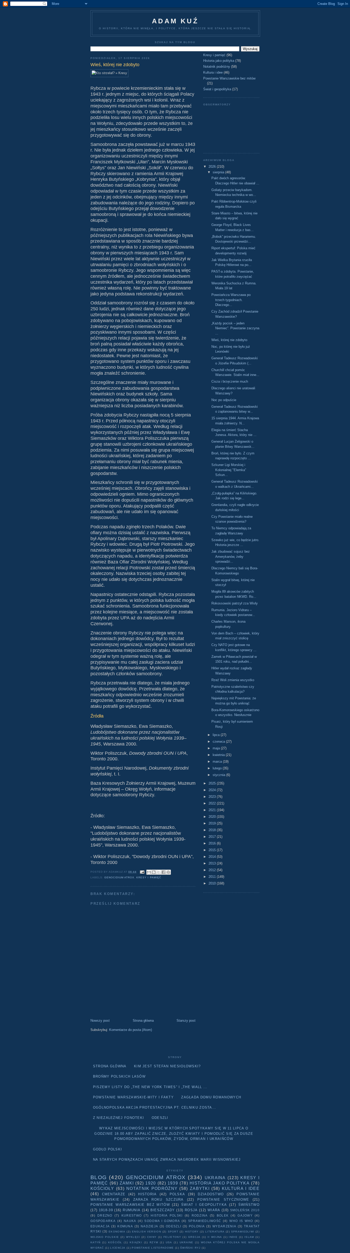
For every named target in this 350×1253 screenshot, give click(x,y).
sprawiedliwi (242, 1231)
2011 (213, 877)
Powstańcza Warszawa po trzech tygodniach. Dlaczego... (231, 300)
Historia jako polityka (218, 61)
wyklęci (133, 1237)
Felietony (172, 1237)
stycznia (219, 775)
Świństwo (249, 1205)
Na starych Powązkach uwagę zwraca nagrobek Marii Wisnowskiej (167, 1159)
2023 (213, 797)
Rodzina (200, 1215)
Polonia (197, 1226)
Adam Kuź (175, 21)
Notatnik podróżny (216, 66)
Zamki (127, 1183)
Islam (249, 1237)
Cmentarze (114, 1194)
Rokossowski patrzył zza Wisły (234, 603)
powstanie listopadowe (153, 1247)
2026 (213, 166)
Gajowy (245, 1215)
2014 (213, 857)
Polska (177, 1194)
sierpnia (219, 172)
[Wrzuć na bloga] (153, 872)
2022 (213, 803)
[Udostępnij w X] (158, 872)
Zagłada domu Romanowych (211, 1097)
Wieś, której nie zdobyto (229, 340)
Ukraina (215, 1178)
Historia (147, 1194)
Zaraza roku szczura (158, 1199)
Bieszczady (162, 1210)
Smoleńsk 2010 (245, 1210)
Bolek (223, 1215)
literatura (214, 1231)
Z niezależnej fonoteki (118, 1118)
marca (218, 761)
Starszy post (186, 1020)
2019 (213, 823)
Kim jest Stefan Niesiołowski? (167, 1066)
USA (169, 1242)
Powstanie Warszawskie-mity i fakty (133, 1097)
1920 (150, 1183)
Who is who (241, 1220)
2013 (213, 863)
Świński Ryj (190, 1247)
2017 (213, 837)
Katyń (95, 1242)
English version (146, 1231)
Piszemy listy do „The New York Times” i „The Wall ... (150, 1087)
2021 (213, 810)
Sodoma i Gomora (162, 1220)
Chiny (152, 1237)
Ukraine (186, 1242)
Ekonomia (117, 1231)
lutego (218, 768)
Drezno (104, 1215)
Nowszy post (100, 1020)
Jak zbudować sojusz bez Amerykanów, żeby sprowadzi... (230, 556)
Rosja (191, 1210)
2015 (213, 850)
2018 (213, 830)
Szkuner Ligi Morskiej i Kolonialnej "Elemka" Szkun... (228, 470)
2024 (213, 790)
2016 (213, 843)
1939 (173, 1183)
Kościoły (102, 1188)
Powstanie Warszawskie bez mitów (229, 78)
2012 (213, 870)
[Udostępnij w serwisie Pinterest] (168, 872)
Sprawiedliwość (204, 1220)
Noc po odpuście (223, 400)
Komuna (125, 1226)
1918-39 (106, 1210)
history (192, 1231)
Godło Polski (107, 1149)
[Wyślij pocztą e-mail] (148, 872)
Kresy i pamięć (148, 877)
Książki (136, 1242)
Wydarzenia (224, 1226)
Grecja (194, 1237)
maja (217, 748)
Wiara (214, 1210)
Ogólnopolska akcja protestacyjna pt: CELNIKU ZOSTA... (154, 1107)
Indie (233, 1237)
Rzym (154, 1242)
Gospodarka (103, 1220)
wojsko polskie (104, 1237)
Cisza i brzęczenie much (229, 381)
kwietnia (219, 755)
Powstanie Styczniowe (223, 1199)
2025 (213, 783)
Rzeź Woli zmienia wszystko (232, 680)
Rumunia (131, 1210)
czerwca (219, 741)
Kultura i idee (213, 72)
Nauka (130, 1220)
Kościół (115, 1242)
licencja (117, 1247)
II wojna (215, 1237)
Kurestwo (131, 1215)
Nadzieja (149, 1226)
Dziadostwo (211, 1194)
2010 (213, 883)
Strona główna (143, 1020)
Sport (173, 1231)
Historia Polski (166, 1215)
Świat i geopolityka (217, 89)
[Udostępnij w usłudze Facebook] (163, 872)
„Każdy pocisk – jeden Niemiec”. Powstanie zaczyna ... (235, 328)
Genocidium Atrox (119, 877)
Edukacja (100, 1226)
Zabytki (200, 1188)
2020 (213, 817)
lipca (217, 735)
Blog (98, 1177)
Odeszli (160, 1118)
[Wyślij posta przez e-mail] (142, 871)
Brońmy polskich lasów (119, 1076)
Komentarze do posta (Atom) (130, 1030)
